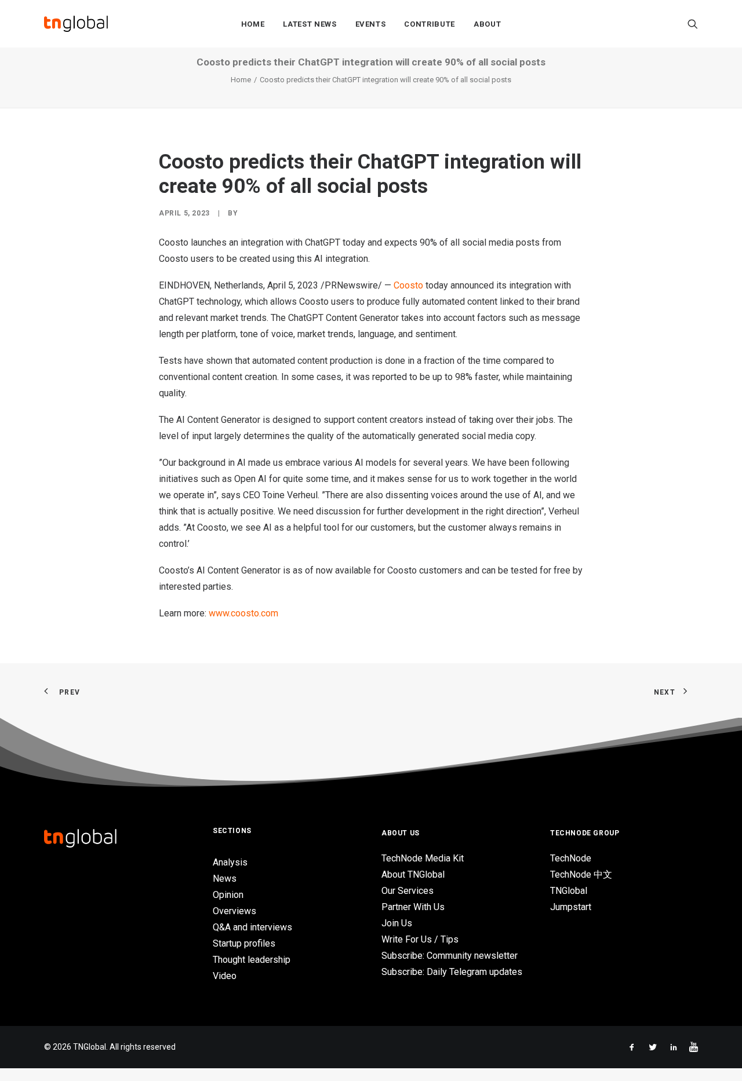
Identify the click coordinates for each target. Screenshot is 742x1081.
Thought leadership (251, 959)
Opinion (228, 894)
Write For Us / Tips (420, 939)
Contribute (429, 24)
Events (370, 24)
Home (253, 24)
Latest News (309, 24)
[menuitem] (253, 24)
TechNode (570, 858)
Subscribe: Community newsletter (449, 955)
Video (225, 975)
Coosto (408, 285)
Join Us (396, 923)
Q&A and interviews (252, 927)
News (225, 878)
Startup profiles (244, 943)
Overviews (234, 910)
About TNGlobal (413, 874)
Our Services (407, 890)
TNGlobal (568, 890)
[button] (693, 24)
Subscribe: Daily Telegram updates (451, 971)
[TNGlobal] (76, 24)
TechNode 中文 (581, 874)
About (487, 24)
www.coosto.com (243, 613)
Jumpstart (570, 906)
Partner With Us (413, 906)
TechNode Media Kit (422, 858)
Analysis (230, 862)
